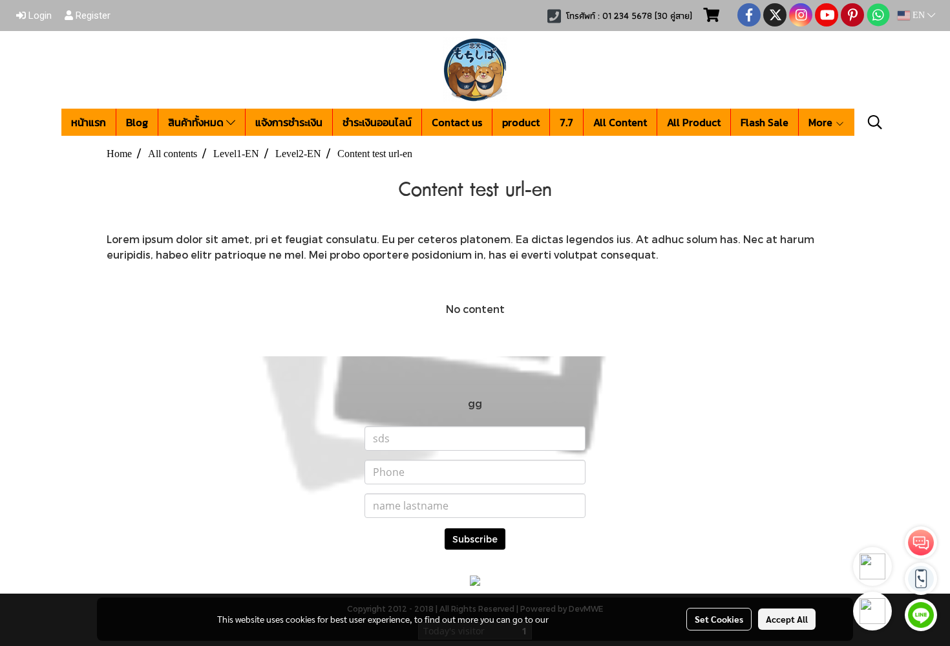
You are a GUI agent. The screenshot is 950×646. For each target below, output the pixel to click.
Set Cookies (719, 619)
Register (92, 15)
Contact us (457, 122)
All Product (694, 122)
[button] (875, 122)
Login (39, 15)
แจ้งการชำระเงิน (288, 122)
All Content (620, 122)
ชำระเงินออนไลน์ (377, 122)
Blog (137, 122)
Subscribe (475, 538)
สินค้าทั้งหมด (197, 122)
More (821, 122)
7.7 (566, 122)
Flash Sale (764, 122)
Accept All (787, 619)
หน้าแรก (88, 122)
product (521, 122)
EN (918, 15)
